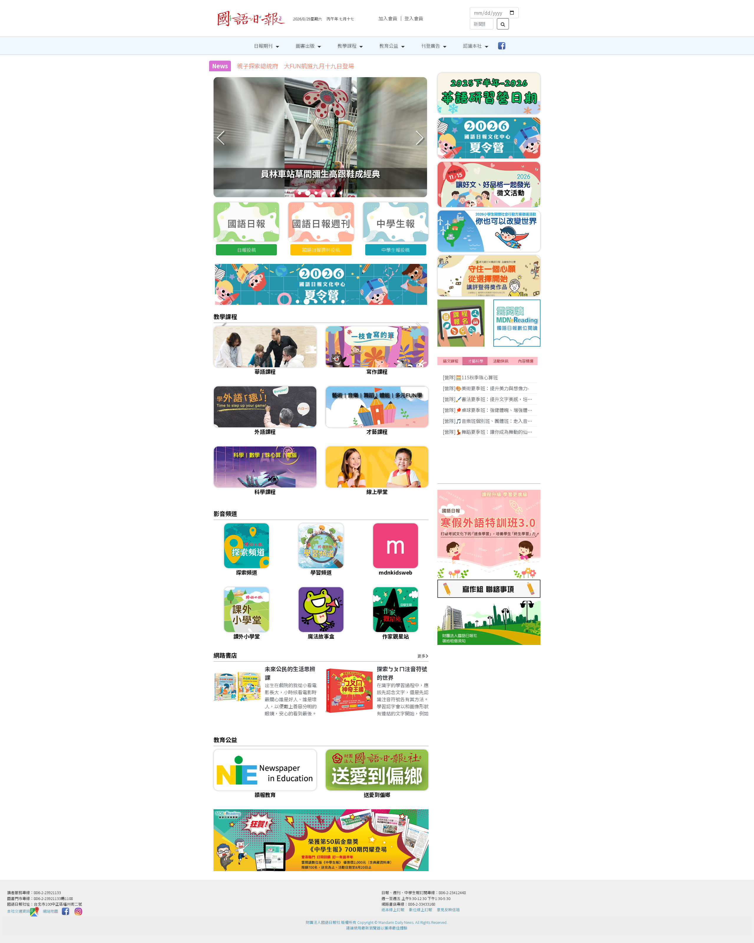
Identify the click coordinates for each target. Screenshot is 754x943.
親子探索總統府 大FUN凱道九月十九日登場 (295, 66)
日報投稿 (246, 249)
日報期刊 (263, 45)
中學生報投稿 (395, 249)
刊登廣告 (430, 45)
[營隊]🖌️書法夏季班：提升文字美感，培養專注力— (496, 399)
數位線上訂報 (420, 909)
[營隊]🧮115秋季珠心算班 (470, 377)
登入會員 (413, 18)
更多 (421, 656)
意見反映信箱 (448, 909)
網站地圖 (50, 911)
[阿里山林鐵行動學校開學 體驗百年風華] (320, 147)
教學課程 (347, 45)
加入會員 (387, 18)
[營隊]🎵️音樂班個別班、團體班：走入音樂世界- (493, 420)
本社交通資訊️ (18, 911)
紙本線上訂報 (392, 909)
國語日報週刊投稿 (321, 249)
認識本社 (472, 45)
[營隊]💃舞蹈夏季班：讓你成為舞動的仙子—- (490, 431)
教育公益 (388, 45)
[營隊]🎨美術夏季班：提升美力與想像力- (486, 388)
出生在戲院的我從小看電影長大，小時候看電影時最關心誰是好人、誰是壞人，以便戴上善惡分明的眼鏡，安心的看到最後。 (291, 699)
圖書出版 (305, 45)
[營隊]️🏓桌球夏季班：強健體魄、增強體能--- (490, 409)
